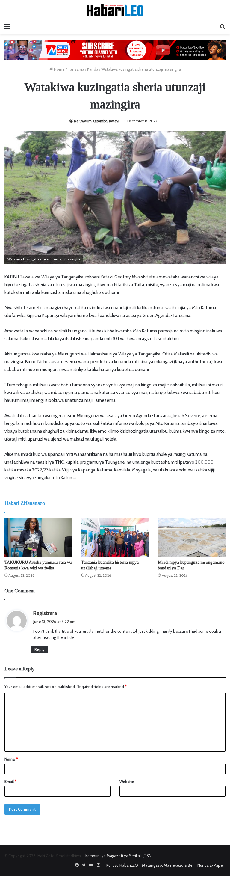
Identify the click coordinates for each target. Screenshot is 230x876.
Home (59, 69)
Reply (39, 649)
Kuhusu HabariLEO (122, 865)
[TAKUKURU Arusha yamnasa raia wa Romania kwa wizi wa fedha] (38, 537)
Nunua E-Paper (210, 865)
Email (10, 781)
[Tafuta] (223, 26)
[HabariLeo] (115, 10)
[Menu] (7, 26)
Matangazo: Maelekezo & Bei (167, 865)
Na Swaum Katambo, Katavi (96, 121)
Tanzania (76, 69)
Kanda (92, 69)
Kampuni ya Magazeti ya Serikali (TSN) (119, 855)
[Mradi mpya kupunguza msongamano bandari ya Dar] (192, 537)
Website (126, 781)
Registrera (45, 613)
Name (11, 759)
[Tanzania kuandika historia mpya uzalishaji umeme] (115, 537)
